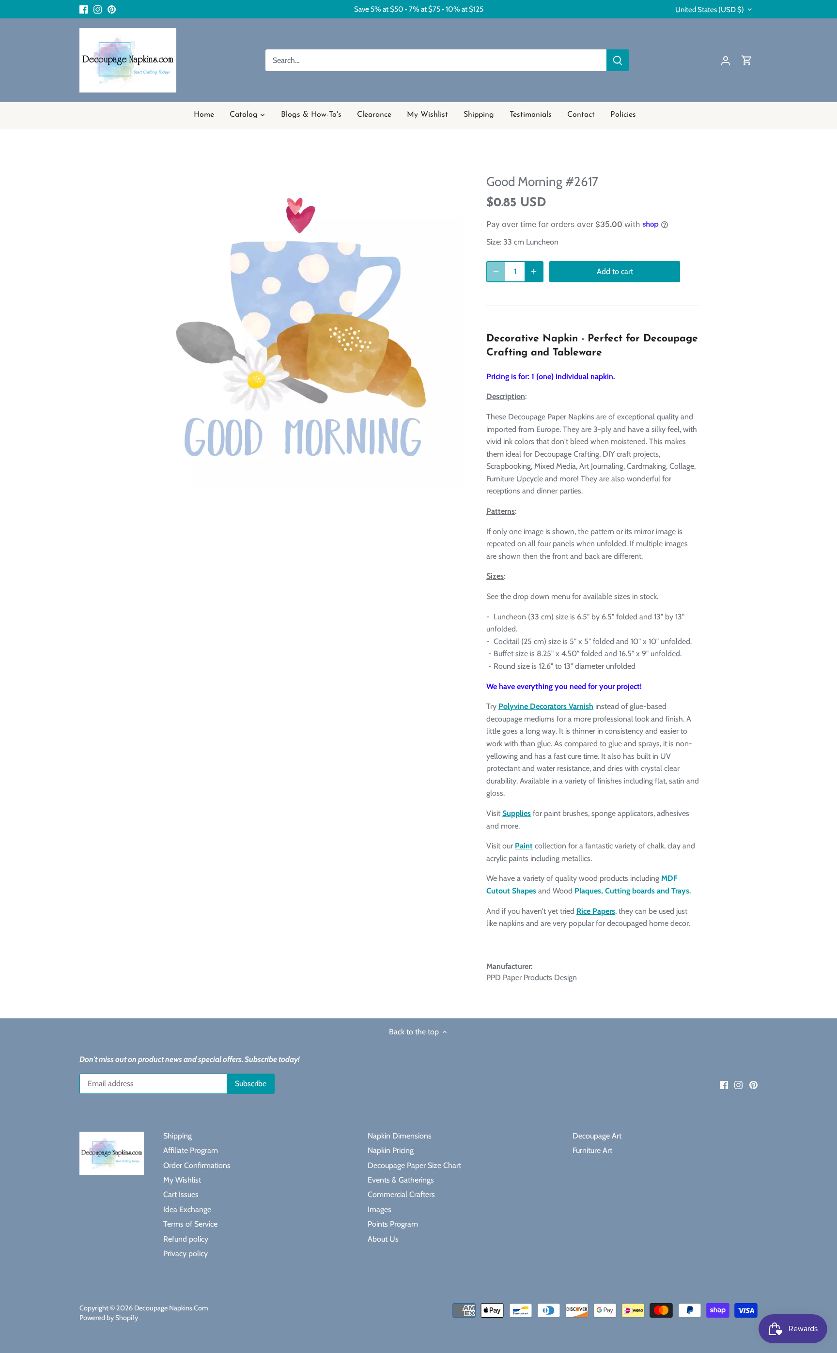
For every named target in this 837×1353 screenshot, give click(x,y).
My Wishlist (182, 1179)
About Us (383, 1239)
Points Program (393, 1224)
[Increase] (534, 271)
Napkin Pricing (391, 1150)
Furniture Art (592, 1150)
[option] (300, 325)
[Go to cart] (747, 60)
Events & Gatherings (401, 1179)
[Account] (725, 60)
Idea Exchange (187, 1209)
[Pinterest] (112, 9)
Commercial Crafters (401, 1194)
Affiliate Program (190, 1150)
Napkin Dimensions (400, 1135)
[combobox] (436, 60)
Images (379, 1209)
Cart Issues (181, 1194)
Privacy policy (185, 1253)
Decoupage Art (597, 1135)
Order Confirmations (197, 1165)
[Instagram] (97, 9)
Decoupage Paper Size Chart (414, 1165)
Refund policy (185, 1239)
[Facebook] (83, 9)
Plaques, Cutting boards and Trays (631, 890)
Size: (493, 241)
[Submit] (617, 60)
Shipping (177, 1135)
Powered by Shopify (108, 1317)
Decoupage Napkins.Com (171, 1308)
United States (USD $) (709, 9)
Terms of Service (190, 1224)
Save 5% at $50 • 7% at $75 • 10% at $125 (418, 9)
